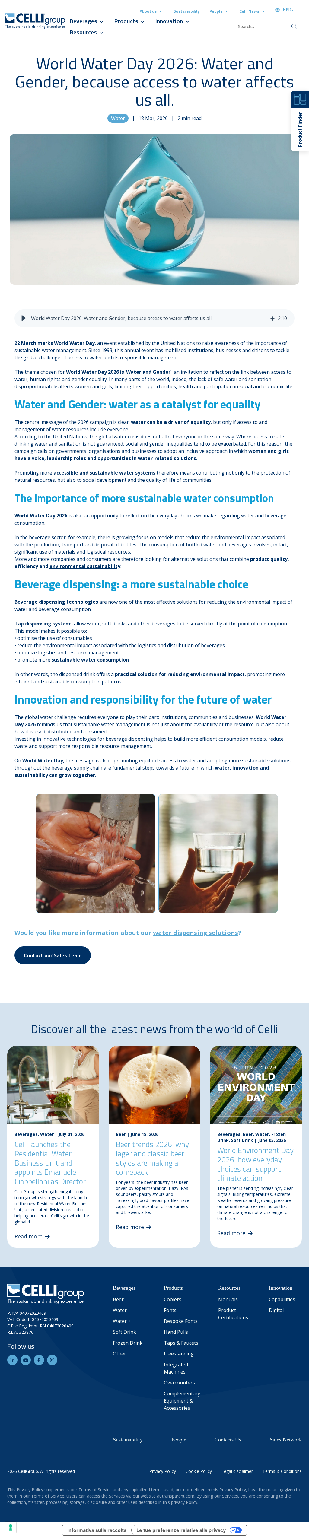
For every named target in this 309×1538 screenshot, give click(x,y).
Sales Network (286, 1440)
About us (148, 11)
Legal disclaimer (237, 1471)
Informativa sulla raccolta (96, 1530)
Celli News (249, 11)
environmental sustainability (84, 566)
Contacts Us (228, 1440)
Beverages (83, 21)
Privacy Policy (162, 1471)
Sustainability (187, 11)
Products (126, 21)
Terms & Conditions (282, 1471)
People (216, 11)
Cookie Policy (199, 1471)
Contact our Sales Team (52, 955)
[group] (154, 318)
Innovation (169, 21)
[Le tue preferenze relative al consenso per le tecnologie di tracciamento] (10, 1527)
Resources (83, 32)
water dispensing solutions (195, 933)
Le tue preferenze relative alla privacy (181, 1530)
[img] (272, 318)
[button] (24, 318)
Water (118, 118)
